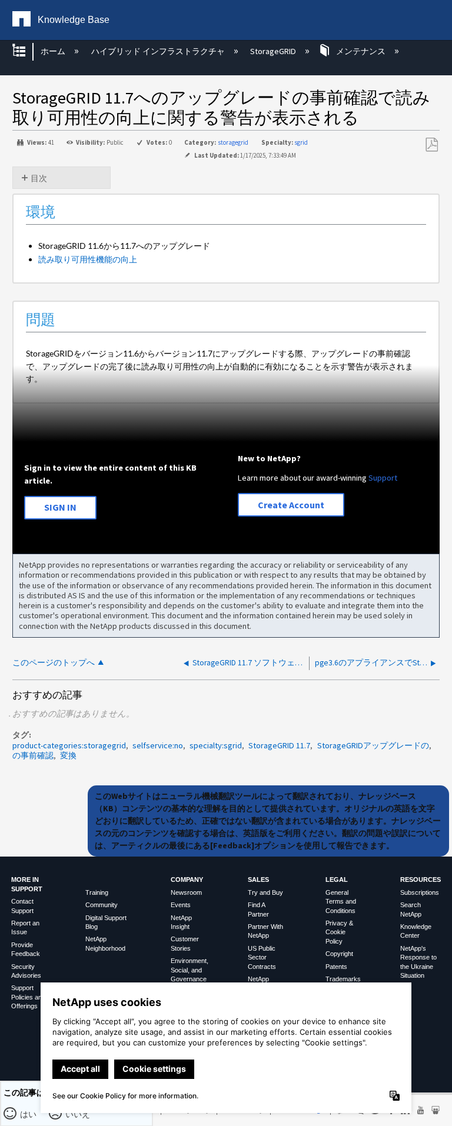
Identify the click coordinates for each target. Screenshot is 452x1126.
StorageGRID (274, 51)
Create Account (291, 505)
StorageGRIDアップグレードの (373, 745)
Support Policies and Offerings (28, 997)
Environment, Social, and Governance (189, 969)
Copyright (339, 953)
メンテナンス (360, 51)
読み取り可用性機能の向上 (87, 259)
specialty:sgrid (216, 745)
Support (382, 477)
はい (28, 1113)
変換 (68, 755)
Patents (336, 966)
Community (101, 904)
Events (181, 904)
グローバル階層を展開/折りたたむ (26, 51)
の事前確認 (33, 755)
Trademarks (343, 978)
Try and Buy (265, 892)
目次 (39, 178)
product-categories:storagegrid (69, 745)
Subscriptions (419, 892)
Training (96, 892)
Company (187, 879)
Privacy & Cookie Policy (339, 932)
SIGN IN (60, 507)
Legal (336, 879)
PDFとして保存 (431, 145)
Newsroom (186, 892)
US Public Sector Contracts (262, 957)
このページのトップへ (53, 663)
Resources (420, 879)
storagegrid (233, 142)
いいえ (78, 1113)
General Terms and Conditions (340, 901)
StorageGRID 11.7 (279, 745)
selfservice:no (157, 745)
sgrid (301, 142)
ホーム (54, 51)
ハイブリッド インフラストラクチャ (158, 51)
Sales (258, 879)
